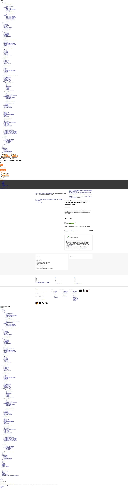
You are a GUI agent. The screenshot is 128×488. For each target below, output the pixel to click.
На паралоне (6, 72)
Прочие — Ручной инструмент (11, 95)
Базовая (5, 50)
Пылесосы (8, 99)
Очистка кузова (8, 8)
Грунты (64, 294)
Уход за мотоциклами (9, 6)
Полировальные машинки (10, 97)
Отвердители (6, 53)
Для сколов (6, 52)
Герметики (6, 110)
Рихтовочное (6, 105)
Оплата (74, 292)
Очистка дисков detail (9, 11)
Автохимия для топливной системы (10, 132)
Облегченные (6, 32)
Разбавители (6, 42)
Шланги (7, 88)
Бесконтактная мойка (9, 3)
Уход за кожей (6, 123)
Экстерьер (6, 7)
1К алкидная (6, 48)
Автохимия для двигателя (8, 129)
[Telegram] (40, 303)
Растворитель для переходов (9, 41)
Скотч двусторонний (7, 80)
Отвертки (7, 92)
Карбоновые (6, 37)
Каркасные (8, 142)
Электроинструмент (7, 96)
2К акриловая (6, 49)
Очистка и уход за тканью (10, 16)
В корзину (66, 223)
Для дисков (6, 51)
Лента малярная (6, 78)
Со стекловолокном (7, 36)
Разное (5, 108)
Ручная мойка (8, 4)
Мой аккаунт (55, 295)
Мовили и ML (6, 112)
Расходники (8, 87)
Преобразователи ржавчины (9, 114)
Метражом (6, 71)
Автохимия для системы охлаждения (10, 131)
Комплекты (8, 143)
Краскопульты (8, 83)
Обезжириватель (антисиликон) (9, 43)
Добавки (5, 45)
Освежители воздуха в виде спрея (12, 21)
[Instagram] (83, 291)
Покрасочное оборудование (8, 82)
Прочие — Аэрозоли (7, 65)
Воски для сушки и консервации (11, 5)
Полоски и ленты (7, 73)
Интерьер (5, 15)
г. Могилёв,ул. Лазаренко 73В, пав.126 (43, 282)
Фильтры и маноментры (10, 90)
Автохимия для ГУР (7, 128)
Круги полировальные (8, 151)
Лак (4, 64)
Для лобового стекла (7, 106)
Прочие (5, 74)
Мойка (5, 312)
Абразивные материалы (65, 292)
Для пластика (6, 25)
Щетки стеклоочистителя (8, 140)
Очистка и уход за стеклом (10, 19)
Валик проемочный (7, 77)
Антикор (5, 61)
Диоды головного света (10, 139)
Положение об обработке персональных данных (75, 299)
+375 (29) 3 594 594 (58, 283)
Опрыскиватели (9, 86)
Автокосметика (41, 193)
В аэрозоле (6, 24)
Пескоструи (8, 85)
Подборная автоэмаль (7, 55)
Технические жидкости (8, 136)
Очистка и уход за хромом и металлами (12, 321)
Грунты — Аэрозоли (7, 63)
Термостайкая (6, 57)
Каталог (55, 293)
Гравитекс (5, 111)
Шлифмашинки (8, 98)
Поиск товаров (2, 162)
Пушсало (5, 115)
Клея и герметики (7, 135)
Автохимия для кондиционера (9, 130)
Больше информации (3, 485)
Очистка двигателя (7, 119)
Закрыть (1, 477)
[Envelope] (37, 303)
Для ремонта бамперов (8, 107)
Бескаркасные (8, 141)
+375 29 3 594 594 (69, 245)
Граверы (7, 102)
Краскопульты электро (10, 103)
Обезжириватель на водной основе (10, 44)
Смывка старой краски (8, 46)
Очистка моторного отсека (10, 320)
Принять (8, 485)
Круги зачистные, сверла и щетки (10, 70)
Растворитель (6, 40)
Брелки (5, 144)
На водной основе (7, 30)
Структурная (6, 54)
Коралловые (6, 68)
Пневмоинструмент (9, 84)
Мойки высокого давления (10, 101)
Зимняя (5, 134)
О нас (55, 292)
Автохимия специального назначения (10, 133)
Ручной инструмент (7, 91)
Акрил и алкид (6, 60)
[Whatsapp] (43, 303)
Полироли (6, 149)
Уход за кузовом (6, 124)
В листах (5, 67)
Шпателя (7, 93)
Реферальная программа (56, 297)
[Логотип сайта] (5, 158)
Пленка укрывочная (7, 79)
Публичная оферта (75, 293)
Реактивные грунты (7, 28)
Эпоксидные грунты (7, 29)
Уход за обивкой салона (8, 125)
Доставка (74, 294)
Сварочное (6, 104)
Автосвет (5, 138)
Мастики (5, 113)
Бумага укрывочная (7, 76)
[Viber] (46, 303)
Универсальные (6, 34)
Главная (37, 193)
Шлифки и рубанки (9, 94)
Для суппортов (6, 62)
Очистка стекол (6, 121)
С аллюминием (6, 33)
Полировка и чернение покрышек (10, 122)
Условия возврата (74, 296)
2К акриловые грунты (8, 27)
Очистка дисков (6, 120)
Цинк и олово (6, 116)
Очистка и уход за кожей (10, 18)
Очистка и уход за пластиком (11, 17)
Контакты (75, 291)
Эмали (64, 295)
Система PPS (8, 89)
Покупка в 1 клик (71, 223)
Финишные (6, 35)
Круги (5, 69)
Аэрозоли (65, 296)
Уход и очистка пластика (8, 126)
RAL (5, 59)
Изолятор (5, 26)
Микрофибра (6, 150)
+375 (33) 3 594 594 (3, 168)
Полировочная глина (9, 14)
